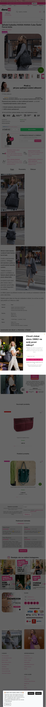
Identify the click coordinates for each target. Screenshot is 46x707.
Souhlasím (38, 693)
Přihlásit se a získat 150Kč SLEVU (35, 359)
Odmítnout (31, 693)
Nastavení (7, 704)
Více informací (9, 701)
